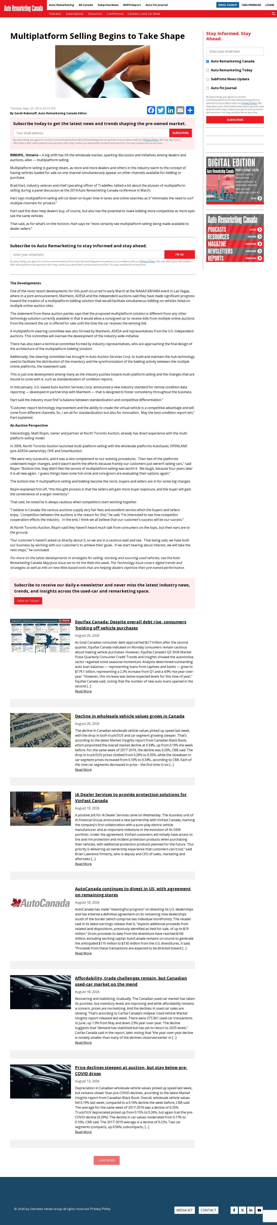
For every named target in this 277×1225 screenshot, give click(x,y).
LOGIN (269, 5)
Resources (95, 14)
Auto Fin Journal (157, 5)
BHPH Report (132, 5)
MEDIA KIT (184, 1210)
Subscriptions (74, 14)
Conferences (115, 14)
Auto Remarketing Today (231, 70)
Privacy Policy (150, 139)
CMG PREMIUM (251, 5)
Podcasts (55, 14)
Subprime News (108, 5)
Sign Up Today (28, 601)
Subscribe (180, 133)
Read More (83, 691)
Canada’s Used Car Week (144, 14)
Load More (106, 1160)
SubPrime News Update (230, 79)
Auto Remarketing (61, 5)
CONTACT (208, 1210)
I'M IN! (179, 254)
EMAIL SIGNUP (227, 5)
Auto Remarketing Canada (232, 61)
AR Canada (86, 5)
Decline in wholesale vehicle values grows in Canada (130, 716)
